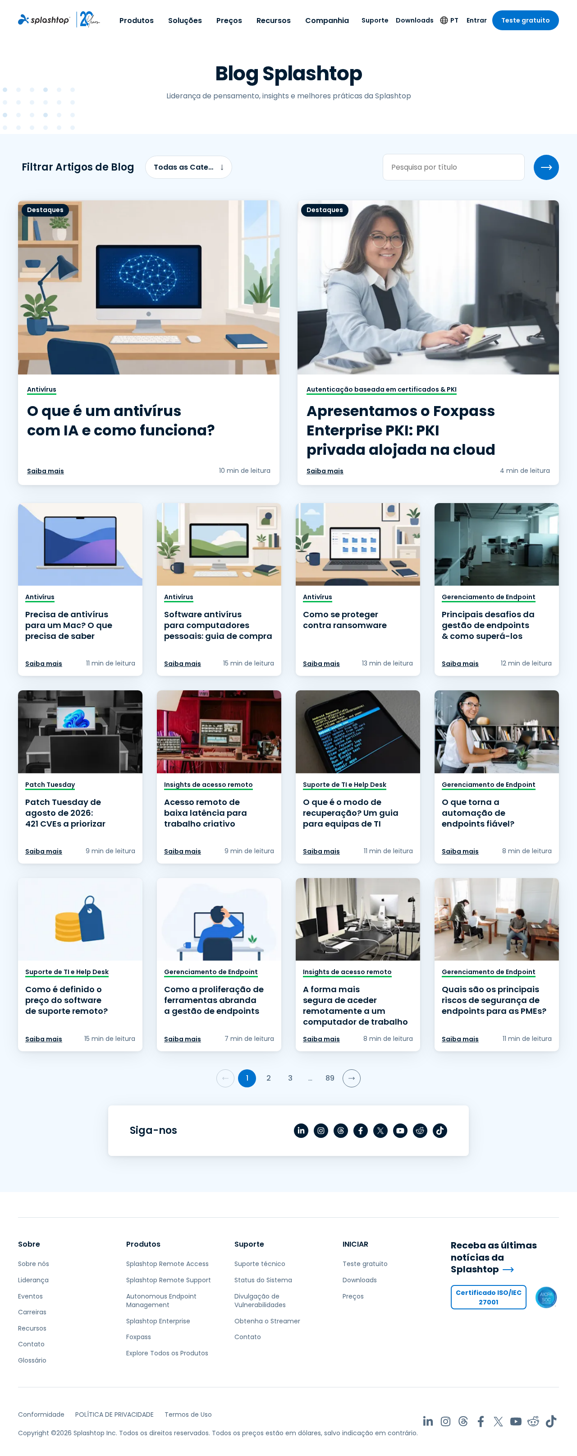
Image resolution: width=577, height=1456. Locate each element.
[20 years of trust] (85, 19)
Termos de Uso (188, 1414)
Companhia (327, 20)
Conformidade (41, 1414)
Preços (229, 20)
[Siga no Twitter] (380, 1130)
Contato (31, 1344)
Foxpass (138, 1336)
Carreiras (32, 1312)
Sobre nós (33, 1263)
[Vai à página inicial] (44, 19)
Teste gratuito (525, 20)
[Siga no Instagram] (321, 1130)
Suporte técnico (259, 1263)
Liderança (33, 1280)
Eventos (30, 1296)
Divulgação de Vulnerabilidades (260, 1301)
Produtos (136, 20)
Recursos (273, 20)
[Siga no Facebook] (360, 1130)
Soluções (185, 20)
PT (454, 20)
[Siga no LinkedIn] (301, 1130)
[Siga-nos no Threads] (341, 1130)
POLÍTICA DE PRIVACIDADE (114, 1414)
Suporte (375, 20)
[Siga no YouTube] (400, 1130)
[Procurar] (546, 167)
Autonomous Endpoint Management (161, 1301)
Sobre (29, 1244)
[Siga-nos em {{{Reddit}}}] (420, 1130)
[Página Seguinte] (352, 1078)
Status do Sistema (263, 1280)
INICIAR (355, 1244)
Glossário (32, 1360)
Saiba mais (45, 471)
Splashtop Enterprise (158, 1321)
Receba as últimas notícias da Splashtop (494, 1257)
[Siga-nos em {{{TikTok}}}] (440, 1130)
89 (329, 1078)
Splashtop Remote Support (168, 1280)
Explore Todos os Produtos (167, 1353)
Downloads (415, 20)
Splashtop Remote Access (167, 1263)
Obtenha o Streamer (267, 1321)
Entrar (477, 20)
